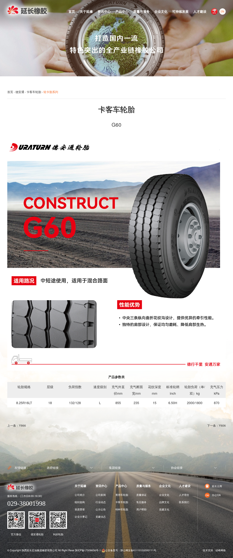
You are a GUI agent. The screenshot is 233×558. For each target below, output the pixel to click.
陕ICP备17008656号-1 (88, 550)
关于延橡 (86, 11)
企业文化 (160, 11)
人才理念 (184, 495)
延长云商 (217, 486)
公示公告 (101, 509)
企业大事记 (81, 516)
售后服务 (141, 502)
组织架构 (80, 502)
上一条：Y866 (16, 425)
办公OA (216, 495)
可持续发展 (180, 11)
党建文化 (164, 509)
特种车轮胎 (121, 509)
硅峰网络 (221, 550)
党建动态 (101, 516)
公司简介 (80, 495)
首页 (71, 11)
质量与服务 (141, 11)
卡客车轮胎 (34, 92)
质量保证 (141, 495)
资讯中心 (104, 11)
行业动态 (101, 502)
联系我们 (184, 502)
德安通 (19, 92)
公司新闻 (101, 495)
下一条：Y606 (216, 425)
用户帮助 (141, 509)
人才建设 (199, 11)
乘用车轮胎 (121, 495)
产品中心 (122, 11)
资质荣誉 (80, 509)
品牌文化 (164, 502)
